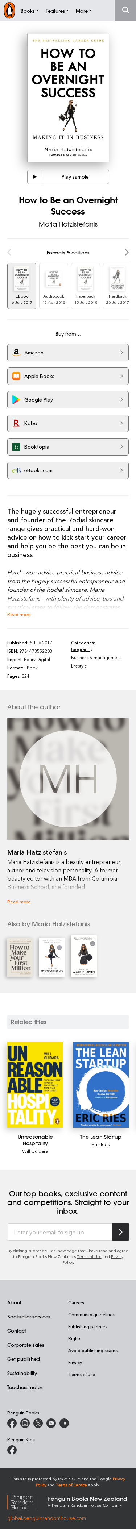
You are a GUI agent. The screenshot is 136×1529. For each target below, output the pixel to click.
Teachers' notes (25, 1387)
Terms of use (81, 1374)
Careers (76, 1302)
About (14, 1302)
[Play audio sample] (35, 177)
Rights (74, 1338)
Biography (81, 649)
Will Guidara (35, 1150)
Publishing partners (87, 1326)
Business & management (96, 657)
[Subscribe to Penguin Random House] (120, 1232)
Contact (16, 1331)
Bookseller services (28, 1316)
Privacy (75, 1362)
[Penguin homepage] (9, 10)
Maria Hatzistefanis (68, 224)
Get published (23, 1359)
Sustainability (22, 1373)
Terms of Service (71, 1485)
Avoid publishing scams (93, 1350)
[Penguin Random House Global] (27, 1501)
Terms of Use (89, 1256)
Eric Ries (100, 1144)
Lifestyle (79, 665)
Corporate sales (25, 1345)
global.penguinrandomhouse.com (46, 1518)
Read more (19, 614)
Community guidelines (91, 1314)
